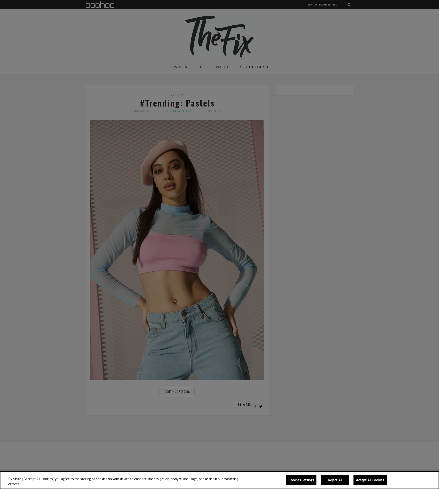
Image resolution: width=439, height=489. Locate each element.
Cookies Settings (301, 480)
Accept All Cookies (370, 480)
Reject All (335, 480)
